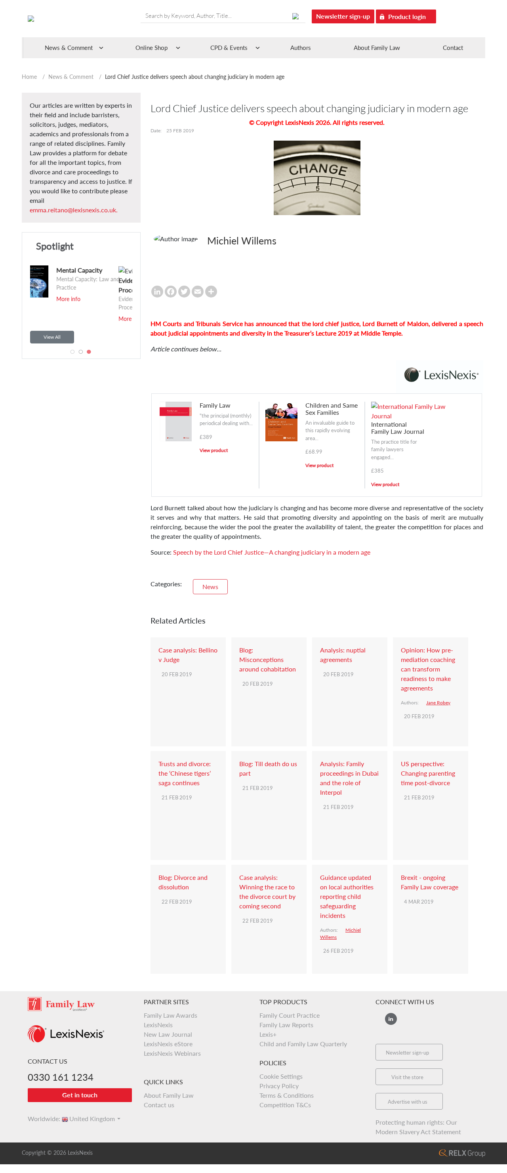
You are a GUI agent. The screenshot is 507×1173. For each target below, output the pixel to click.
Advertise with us (407, 1102)
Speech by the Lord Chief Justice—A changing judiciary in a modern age (271, 552)
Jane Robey (438, 703)
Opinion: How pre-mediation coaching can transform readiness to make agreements (428, 669)
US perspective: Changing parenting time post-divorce (428, 773)
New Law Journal (168, 1034)
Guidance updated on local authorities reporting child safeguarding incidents (347, 896)
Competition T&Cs (285, 1104)
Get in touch (79, 1095)
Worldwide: (40, 1118)
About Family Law (377, 47)
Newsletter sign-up (343, 16)
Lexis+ (267, 1034)
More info (36, 318)
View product (214, 450)
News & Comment (70, 76)
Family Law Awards (170, 1015)
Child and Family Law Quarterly (303, 1043)
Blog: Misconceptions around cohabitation (267, 659)
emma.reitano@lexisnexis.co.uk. (74, 210)
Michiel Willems (241, 240)
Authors (300, 47)
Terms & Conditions (286, 1095)
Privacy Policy (279, 1085)
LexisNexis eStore (168, 1043)
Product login (407, 16)
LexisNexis (158, 1024)
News (210, 586)
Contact (453, 47)
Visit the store (407, 1077)
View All (52, 337)
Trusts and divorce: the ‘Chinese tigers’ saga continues (184, 773)
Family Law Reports (286, 1024)
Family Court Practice (289, 1015)
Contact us (159, 1104)
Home (29, 76)
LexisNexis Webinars (172, 1053)
